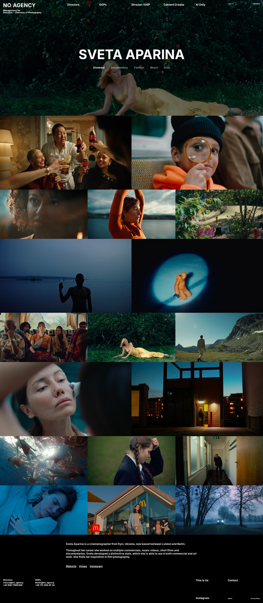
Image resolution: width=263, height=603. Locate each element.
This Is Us (202, 580)
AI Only (200, 4)
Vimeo (83, 566)
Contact (233, 580)
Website (71, 566)
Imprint (230, 598)
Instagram (96, 566)
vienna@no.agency (13, 582)
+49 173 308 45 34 (44, 585)
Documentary (119, 67)
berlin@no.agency (44, 582)
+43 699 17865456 (13, 585)
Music (154, 67)
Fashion (139, 67)
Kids (167, 67)
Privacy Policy (255, 598)
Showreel (99, 67)
